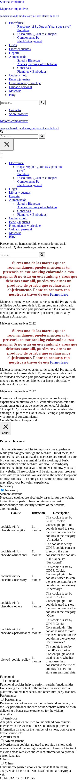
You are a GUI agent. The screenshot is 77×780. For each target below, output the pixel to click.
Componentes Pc (28, 37)
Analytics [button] (6, 714)
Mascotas (15, 91)
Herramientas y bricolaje (25, 83)
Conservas (24, 68)
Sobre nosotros (18, 114)
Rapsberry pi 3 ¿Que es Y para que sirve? (44, 26)
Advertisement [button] (9, 736)
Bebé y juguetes (19, 79)
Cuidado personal (20, 87)
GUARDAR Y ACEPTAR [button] (18, 778)
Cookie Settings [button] (10, 420)
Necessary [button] (6, 486)
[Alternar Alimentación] (72, 200)
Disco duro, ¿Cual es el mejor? (37, 34)
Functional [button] (7, 676)
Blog (12, 95)
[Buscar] (42, 102)
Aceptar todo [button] (30, 420)
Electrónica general (29, 41)
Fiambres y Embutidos (31, 71)
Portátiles (23, 30)
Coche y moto (18, 75)
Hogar (13, 45)
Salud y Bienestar (28, 60)
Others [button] (4, 759)
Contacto (15, 110)
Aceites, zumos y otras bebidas (37, 64)
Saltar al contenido (12, 1)
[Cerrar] (7, 145)
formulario (59, 294)
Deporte (14, 53)
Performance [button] (8, 695)
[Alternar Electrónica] (72, 163)
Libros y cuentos (20, 49)
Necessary (11, 490)
